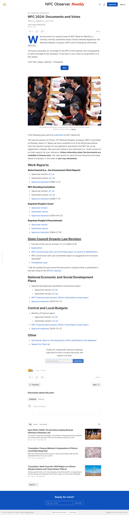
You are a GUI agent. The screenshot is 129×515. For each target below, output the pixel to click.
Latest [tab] (35, 424)
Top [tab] (30, 424)
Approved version (39, 208)
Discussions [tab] (43, 424)
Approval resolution (40, 182)
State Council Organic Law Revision (54, 239)
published (58, 135)
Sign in (122, 4)
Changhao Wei (40, 24)
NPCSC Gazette (54, 271)
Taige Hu (30, 24)
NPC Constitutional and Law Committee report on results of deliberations (64, 252)
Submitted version (39, 212)
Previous (35, 385)
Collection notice (29, 512)
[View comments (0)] (37, 31)
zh (50, 174)
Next (95, 385)
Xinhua (73, 129)
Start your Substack (60, 512)
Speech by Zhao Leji (40, 344)
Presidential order (39, 262)
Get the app (72, 512)
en (53, 174)
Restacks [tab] (41, 399)
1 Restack (43, 370)
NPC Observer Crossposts (38, 13)
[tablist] (36, 399)
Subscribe (112, 4)
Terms (22, 512)
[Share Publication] (104, 4)
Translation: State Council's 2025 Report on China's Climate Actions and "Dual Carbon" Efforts (52, 467)
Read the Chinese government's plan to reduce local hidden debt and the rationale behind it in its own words (53, 455)
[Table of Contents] (2, 257)
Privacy (17, 512)
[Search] (100, 4)
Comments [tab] (32, 399)
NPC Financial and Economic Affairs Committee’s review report (60, 297)
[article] (64, 436)
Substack (108, 512)
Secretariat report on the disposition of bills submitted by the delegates (63, 340)
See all (31, 485)
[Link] (25, 165)
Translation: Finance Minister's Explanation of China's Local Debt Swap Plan (53, 449)
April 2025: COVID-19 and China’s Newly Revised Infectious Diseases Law (50, 431)
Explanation (36, 248)
